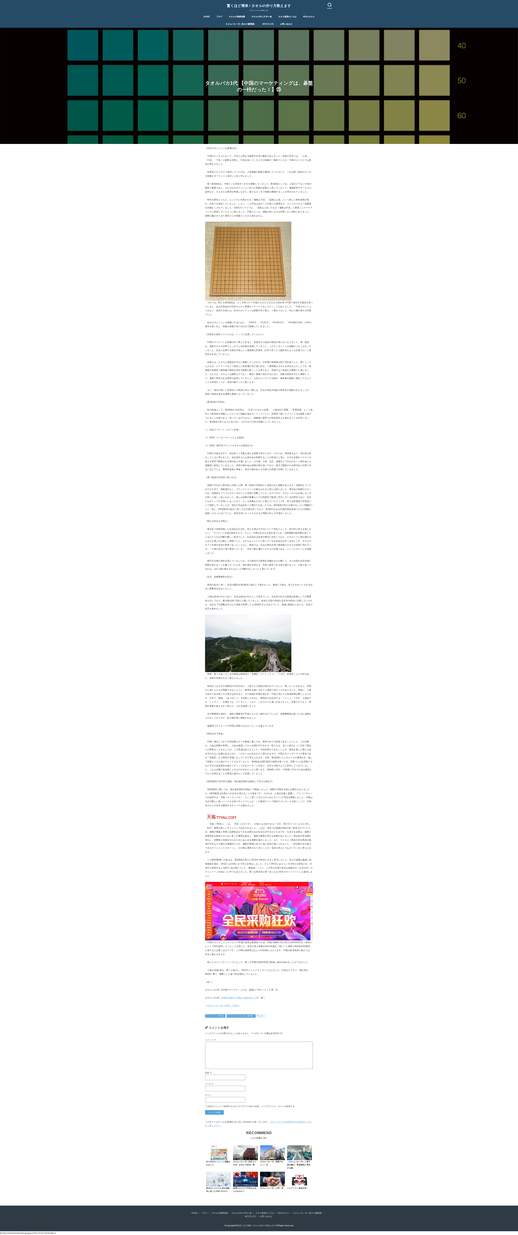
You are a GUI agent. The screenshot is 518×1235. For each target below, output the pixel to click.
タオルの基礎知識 (237, 17)
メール (209, 1084)
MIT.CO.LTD (268, 24)
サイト (208, 1095)
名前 (208, 1073)
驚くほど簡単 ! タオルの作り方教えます (259, 6)
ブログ (219, 17)
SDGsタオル (309, 17)
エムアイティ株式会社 (216, 1016)
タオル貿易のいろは (287, 17)
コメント (210, 1040)
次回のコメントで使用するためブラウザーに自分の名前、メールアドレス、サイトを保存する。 (252, 1106)
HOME (207, 17)
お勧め (261, 1016)
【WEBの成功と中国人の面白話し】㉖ (239, 997)
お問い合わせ (286, 24)
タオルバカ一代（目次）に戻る (222, 1005)
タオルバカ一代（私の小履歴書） (241, 24)
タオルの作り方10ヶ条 (261, 17)
